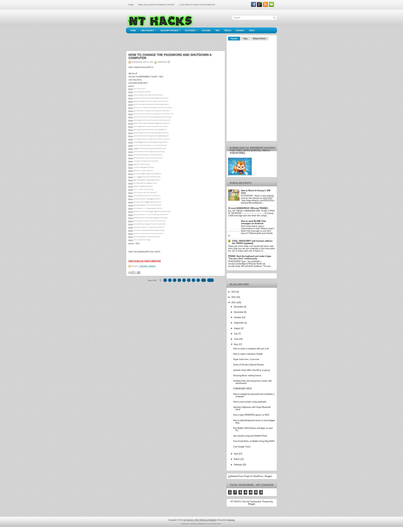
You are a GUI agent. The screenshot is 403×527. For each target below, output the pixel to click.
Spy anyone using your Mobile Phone (250, 436)
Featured (191, 30)
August (237, 328)
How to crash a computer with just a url (251, 348)
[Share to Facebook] (138, 272)
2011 (233, 302)
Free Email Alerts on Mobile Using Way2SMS (254, 441)
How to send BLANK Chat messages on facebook (253, 222)
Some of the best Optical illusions (248, 364)
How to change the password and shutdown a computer (169, 56)
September (239, 323)
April (236, 454)
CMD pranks (148, 30)
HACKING (206, 30)
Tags (245, 38)
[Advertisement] (183, 9)
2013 (233, 292)
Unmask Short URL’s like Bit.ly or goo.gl (251, 370)
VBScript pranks (170, 30)
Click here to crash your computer (197, 5)
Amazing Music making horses (247, 375)
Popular (234, 38)
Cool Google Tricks (242, 446)
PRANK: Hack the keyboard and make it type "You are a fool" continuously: (249, 257)
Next (210, 280)
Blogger (251, 504)
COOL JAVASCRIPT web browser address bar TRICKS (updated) (252, 242)
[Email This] (129, 272)
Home (130, 5)
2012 (233, 297)
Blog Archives (259, 38)
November (239, 312)
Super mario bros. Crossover (246, 359)
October (238, 317)
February (238, 464)
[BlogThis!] (132, 272)
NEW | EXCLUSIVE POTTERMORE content (156, 5)
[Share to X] (135, 272)
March (237, 459)
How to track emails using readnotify (249, 402)
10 (203, 280)
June (236, 339)
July (236, 333)
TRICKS (227, 30)
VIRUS (252, 30)
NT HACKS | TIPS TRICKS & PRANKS (200, 520)
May (236, 344)
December (239, 307)
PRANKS (240, 30)
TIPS (217, 30)
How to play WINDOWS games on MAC (251, 415)
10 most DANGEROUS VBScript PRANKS (248, 208)
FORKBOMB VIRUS (242, 388)
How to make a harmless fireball (247, 354)
